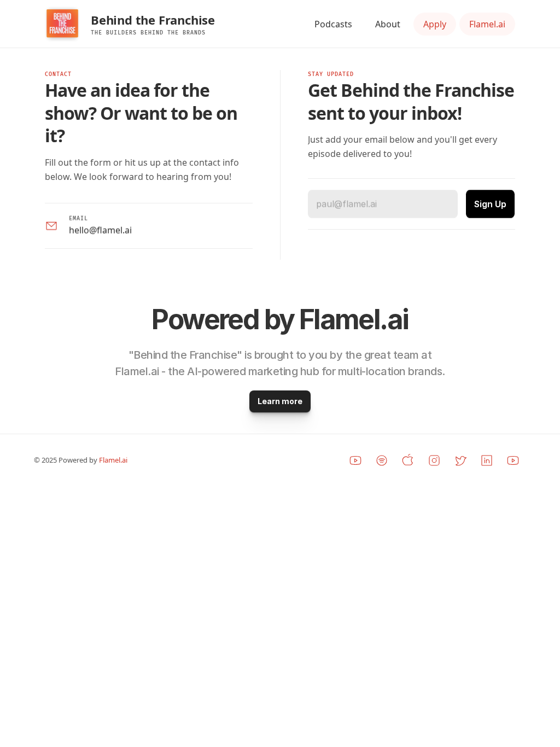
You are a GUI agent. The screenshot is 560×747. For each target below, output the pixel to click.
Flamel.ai (114, 460)
